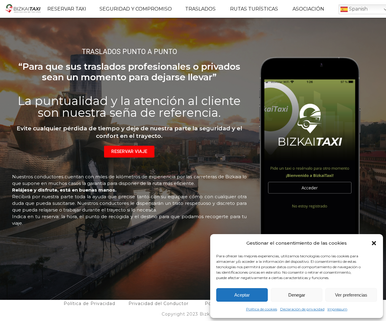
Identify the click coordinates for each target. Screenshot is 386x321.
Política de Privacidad (89, 303)
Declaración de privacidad (302, 309)
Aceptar (242, 294)
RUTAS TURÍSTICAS (254, 9)
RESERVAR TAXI (66, 9)
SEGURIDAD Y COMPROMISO (136, 9)
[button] (374, 243)
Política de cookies (261, 309)
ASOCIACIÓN (308, 9)
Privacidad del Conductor (158, 303)
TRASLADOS (200, 9)
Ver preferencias (351, 294)
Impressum (337, 309)
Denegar (296, 294)
